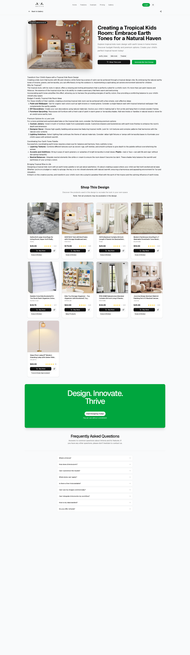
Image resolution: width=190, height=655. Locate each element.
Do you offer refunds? (67, 509)
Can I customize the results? (69, 471)
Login (146, 5)
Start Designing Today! (95, 414)
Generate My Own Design (144, 62)
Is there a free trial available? (70, 483)
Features (83, 5)
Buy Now (42, 251)
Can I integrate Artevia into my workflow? (74, 496)
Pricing (102, 5)
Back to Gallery (37, 11)
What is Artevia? (65, 458)
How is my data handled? (68, 503)
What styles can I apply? (68, 477)
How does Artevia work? (68, 464)
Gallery (111, 5)
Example (93, 5)
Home (74, 5)
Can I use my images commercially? (72, 490)
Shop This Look (115, 62)
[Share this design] (161, 11)
